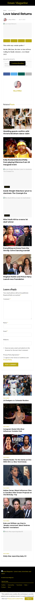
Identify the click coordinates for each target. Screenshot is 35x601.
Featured (6, 398)
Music (25, 585)
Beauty (7, 186)
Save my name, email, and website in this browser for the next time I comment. (17, 349)
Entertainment (12, 10)
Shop (9, 587)
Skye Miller (12, 19)
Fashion (3, 585)
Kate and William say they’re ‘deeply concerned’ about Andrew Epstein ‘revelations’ (16, 525)
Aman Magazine (17, 2)
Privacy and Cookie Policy (15, 598)
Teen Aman (19, 585)
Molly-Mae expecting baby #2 (14, 556)
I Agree (29, 598)
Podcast (3, 587)
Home (4, 10)
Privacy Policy (7, 359)
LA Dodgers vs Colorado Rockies (16, 400)
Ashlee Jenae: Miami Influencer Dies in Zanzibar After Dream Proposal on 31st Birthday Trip (17, 493)
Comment (7, 299)
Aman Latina (11, 585)
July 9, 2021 (22, 19)
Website (6, 339)
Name (5, 323)
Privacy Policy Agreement (11, 355)
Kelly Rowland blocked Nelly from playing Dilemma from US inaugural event (16, 162)
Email (5, 331)
